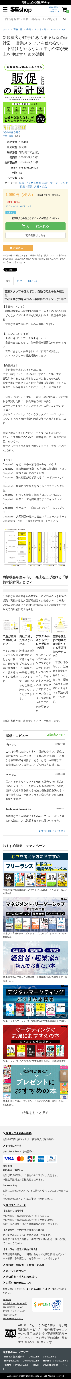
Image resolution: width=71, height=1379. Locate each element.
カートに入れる (37, 226)
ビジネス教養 (33, 182)
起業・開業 (26, 186)
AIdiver (35, 1364)
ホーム (6, 29)
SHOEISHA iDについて (13, 1318)
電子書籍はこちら (35, 235)
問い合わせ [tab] (34, 281)
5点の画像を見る (12, 132)
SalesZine (60, 1360)
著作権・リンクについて (14, 1311)
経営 (21, 182)
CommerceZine (31, 1360)
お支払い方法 (13, 1145)
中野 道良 (8, 136)
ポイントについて (15, 1270)
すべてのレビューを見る (53, 831)
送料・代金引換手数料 (18, 1133)
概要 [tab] (8, 281)
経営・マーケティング (55, 182)
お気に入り (19, 247)
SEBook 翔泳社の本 (14, 1356)
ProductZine (21, 1364)
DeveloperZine (50, 1364)
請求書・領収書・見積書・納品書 (24, 1264)
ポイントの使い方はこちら (18, 206)
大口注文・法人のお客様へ (21, 1276)
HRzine (7, 1364)
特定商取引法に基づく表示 (15, 1303)
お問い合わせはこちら (18, 1282)
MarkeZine (48, 1356)
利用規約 (7, 1299)
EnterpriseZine (11, 1360)
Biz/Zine (47, 1360)
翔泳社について (10, 1315)
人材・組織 (40, 186)
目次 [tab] (19, 281)
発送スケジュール (15, 1205)
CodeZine (34, 1356)
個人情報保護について (13, 1307)
